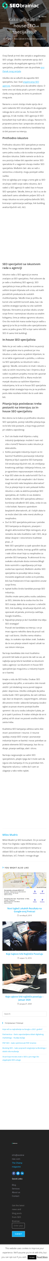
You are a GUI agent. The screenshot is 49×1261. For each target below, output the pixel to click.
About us (16, 1192)
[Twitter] (18, 1173)
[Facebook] (14, 1173)
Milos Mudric (10, 834)
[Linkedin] (22, 1173)
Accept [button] (32, 1257)
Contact (15, 1196)
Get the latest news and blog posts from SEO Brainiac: (18, 1213)
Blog (14, 1185)
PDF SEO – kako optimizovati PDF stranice (19, 1043)
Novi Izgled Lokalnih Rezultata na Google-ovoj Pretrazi (24, 910)
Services (16, 1188)
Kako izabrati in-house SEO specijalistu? (30, 39)
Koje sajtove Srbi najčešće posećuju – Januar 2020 (24, 998)
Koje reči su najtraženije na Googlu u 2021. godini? (22, 1029)
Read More (42, 1257)
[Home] (4, 39)
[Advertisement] (24, 236)
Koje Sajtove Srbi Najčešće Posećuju (24, 953)
